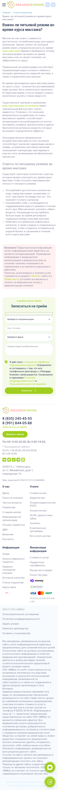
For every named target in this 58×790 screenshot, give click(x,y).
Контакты (8, 539)
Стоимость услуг (39, 557)
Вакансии (7, 534)
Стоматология (38, 493)
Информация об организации (11, 518)
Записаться (26, 391)
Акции (6, 553)
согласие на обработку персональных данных (29, 364)
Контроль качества (13, 577)
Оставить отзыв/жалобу (16, 633)
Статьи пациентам (13, 582)
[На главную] (25, 4)
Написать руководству (15, 628)
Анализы (35, 523)
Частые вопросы (12, 502)
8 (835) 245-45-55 (17, 419)
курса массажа (10, 50)
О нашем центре (11, 512)
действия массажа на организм (20, 105)
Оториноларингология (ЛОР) (43, 504)
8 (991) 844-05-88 (17, 423)
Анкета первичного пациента (13, 560)
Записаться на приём (14, 427)
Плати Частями (38, 575)
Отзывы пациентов (13, 524)
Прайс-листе (11, 279)
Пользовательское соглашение (28, 384)
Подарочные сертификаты (37, 564)
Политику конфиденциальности (22, 379)
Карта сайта (9, 587)
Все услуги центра (40, 536)
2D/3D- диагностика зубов (41, 517)
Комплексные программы (38, 530)
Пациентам (8, 507)
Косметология (38, 510)
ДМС (5, 529)
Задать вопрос (10, 623)
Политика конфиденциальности (21, 618)
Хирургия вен (37, 497)
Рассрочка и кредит (41, 570)
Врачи (5, 493)
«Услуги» (35, 276)
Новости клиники (12, 497)
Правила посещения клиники (8, 569)
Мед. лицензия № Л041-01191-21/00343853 (23, 480)
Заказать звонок (15, 434)
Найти (45, 9)
